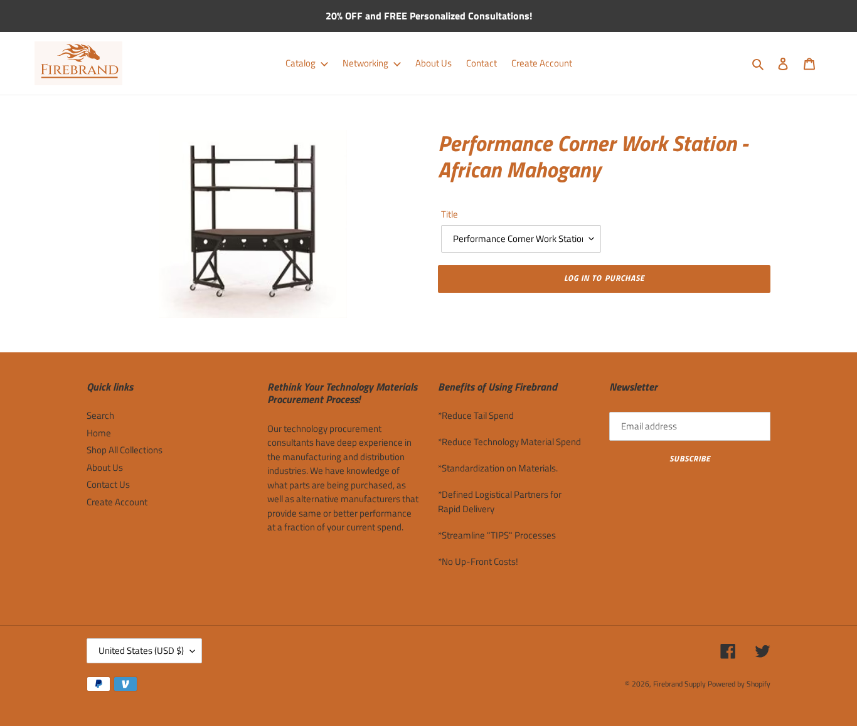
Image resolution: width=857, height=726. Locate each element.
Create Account (117, 502)
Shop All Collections (124, 450)
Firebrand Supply (679, 684)
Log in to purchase (604, 277)
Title (449, 214)
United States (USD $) (141, 650)
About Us (105, 467)
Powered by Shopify (739, 684)
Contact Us (108, 484)
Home (99, 433)
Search (100, 415)
